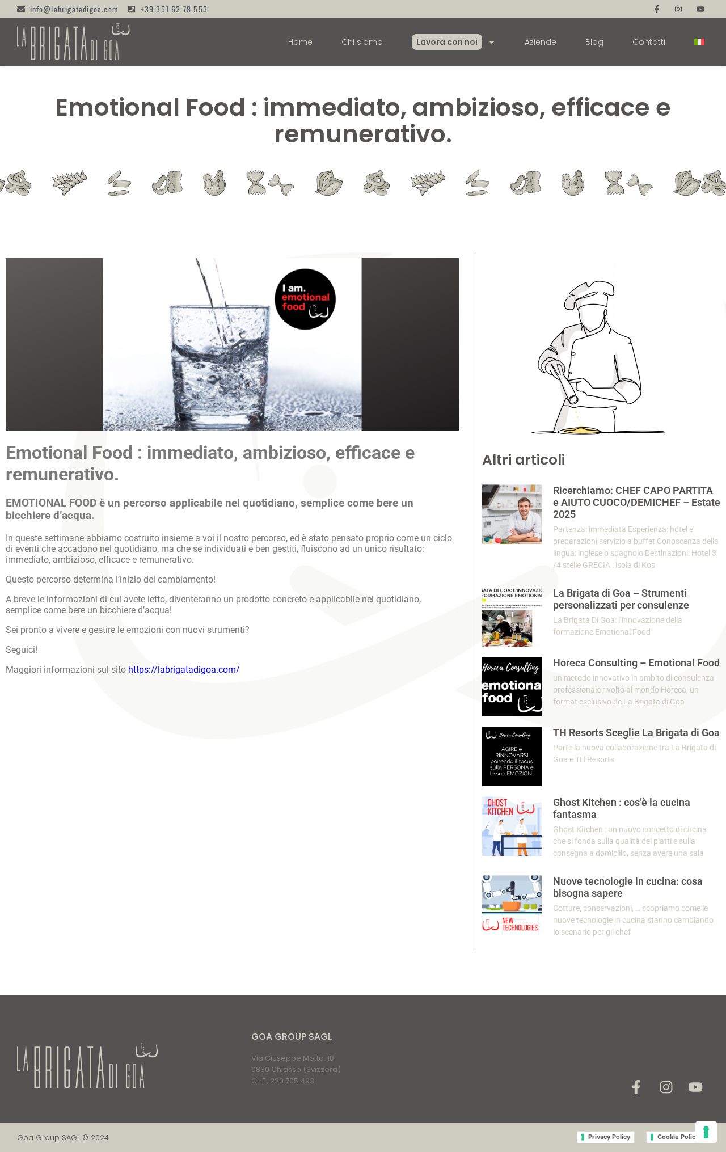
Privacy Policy (609, 1137)
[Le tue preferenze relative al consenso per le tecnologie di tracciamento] (706, 1132)
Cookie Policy (678, 1137)
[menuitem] (699, 42)
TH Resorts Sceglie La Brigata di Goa (636, 733)
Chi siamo (362, 42)
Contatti (648, 42)
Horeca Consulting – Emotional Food (636, 663)
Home (300, 42)
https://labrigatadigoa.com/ (184, 669)
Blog (594, 42)
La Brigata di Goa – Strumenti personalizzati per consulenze (621, 599)
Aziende (540, 42)
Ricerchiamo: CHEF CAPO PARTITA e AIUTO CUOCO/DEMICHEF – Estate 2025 (636, 502)
